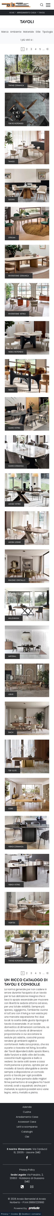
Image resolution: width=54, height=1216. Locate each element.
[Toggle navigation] (48, 5)
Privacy (4, 1214)
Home (11, 12)
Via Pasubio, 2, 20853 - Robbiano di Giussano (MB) (27, 1178)
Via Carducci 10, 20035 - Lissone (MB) (27, 1150)
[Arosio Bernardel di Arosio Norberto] (16, 5)
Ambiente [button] (15, 31)
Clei (27, 1136)
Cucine (27, 1112)
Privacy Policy (27, 1169)
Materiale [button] (28, 31)
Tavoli (42, 12)
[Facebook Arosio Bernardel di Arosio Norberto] (27, 1157)
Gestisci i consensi (31, 1214)
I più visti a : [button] (27, 39)
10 (47, 49)
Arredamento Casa (26, 12)
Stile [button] (38, 31)
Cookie (14, 1214)
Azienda (27, 1107)
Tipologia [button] (47, 31)
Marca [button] (4, 31)
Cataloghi (27, 1131)
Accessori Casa (27, 1121)
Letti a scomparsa (27, 1126)
